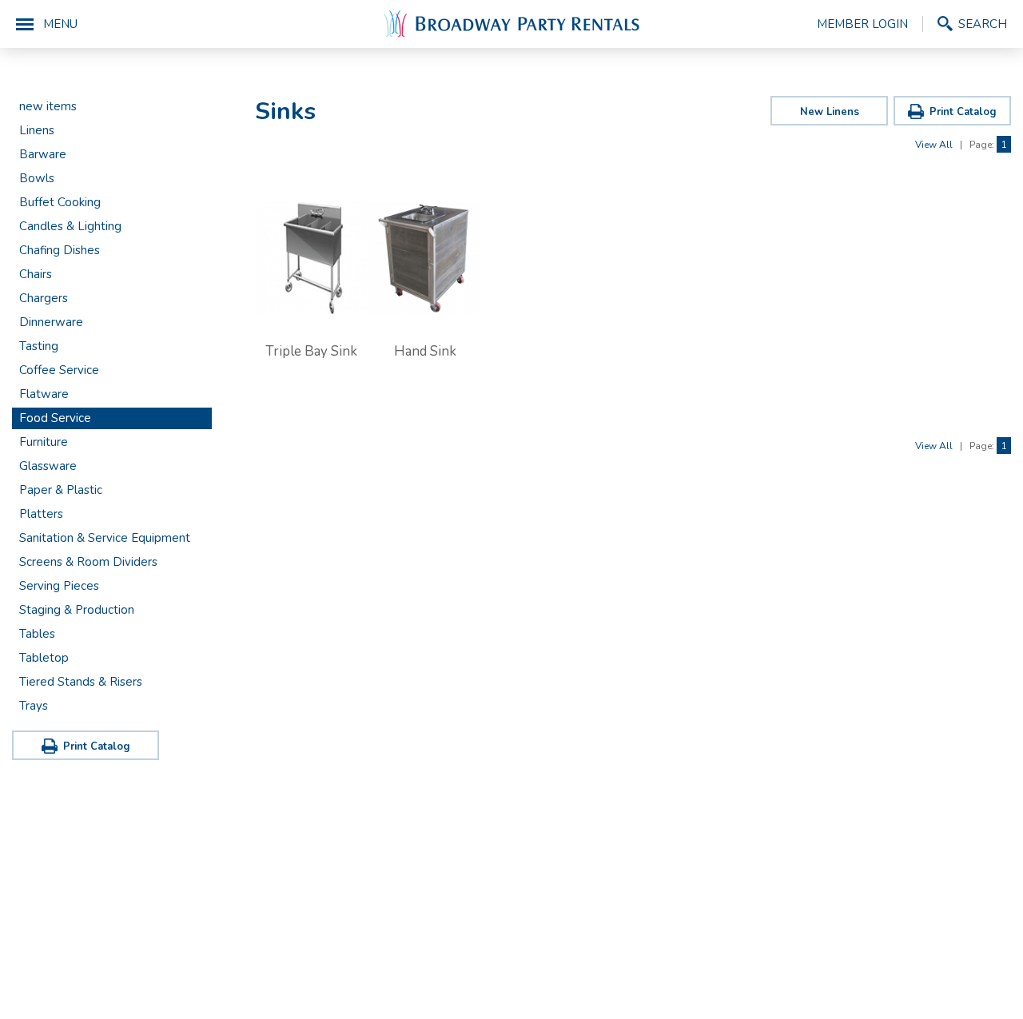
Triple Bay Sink (311, 351)
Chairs (35, 274)
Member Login (862, 24)
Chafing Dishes (59, 250)
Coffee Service (59, 370)
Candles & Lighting (70, 226)
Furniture (43, 442)
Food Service (55, 418)
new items (48, 106)
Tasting (38, 346)
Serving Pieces (59, 586)
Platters (41, 514)
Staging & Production (76, 610)
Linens (36, 130)
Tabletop (44, 658)
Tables (37, 634)
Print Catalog (96, 746)
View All (934, 144)
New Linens (829, 112)
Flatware (44, 394)
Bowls (36, 178)
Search (982, 23)
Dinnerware (51, 322)
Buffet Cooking (60, 202)
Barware (42, 154)
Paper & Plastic (60, 490)
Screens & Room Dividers (88, 562)
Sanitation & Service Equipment (104, 538)
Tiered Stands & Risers (80, 682)
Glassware (48, 466)
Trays (33, 706)
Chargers (43, 298)
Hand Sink (425, 351)
